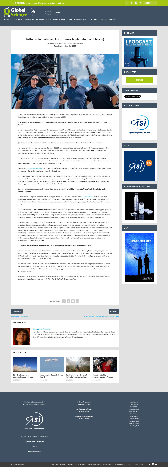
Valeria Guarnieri (84, 419)
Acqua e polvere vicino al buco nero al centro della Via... (45, 3)
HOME (6, 19)
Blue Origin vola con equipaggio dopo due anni (23, 376)
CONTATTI (34, 446)
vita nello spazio (77, 43)
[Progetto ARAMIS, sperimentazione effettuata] (105, 364)
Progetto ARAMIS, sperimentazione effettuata (103, 376)
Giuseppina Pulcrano (62, 43)
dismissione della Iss (35, 168)
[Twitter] (131, 3)
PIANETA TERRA (59, 19)
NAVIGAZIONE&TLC (108, 464)
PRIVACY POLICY (138, 464)
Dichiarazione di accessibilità (34, 442)
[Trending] (12, 3)
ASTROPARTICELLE (98, 19)
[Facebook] (127, 3)
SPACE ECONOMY (17, 19)
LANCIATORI (29, 19)
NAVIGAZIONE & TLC (81, 19)
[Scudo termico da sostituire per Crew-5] (52, 364)
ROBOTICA (111, 19)
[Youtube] (140, 3)
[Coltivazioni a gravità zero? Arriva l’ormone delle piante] (78, 364)
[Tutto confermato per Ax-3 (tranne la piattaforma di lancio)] (65, 81)
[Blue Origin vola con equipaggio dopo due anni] (25, 364)
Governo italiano (87, 197)
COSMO (69, 19)
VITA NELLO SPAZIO (43, 19)
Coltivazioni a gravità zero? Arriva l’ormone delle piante (76, 376)
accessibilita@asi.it (34, 451)
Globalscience (20, 464)
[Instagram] (136, 3)
